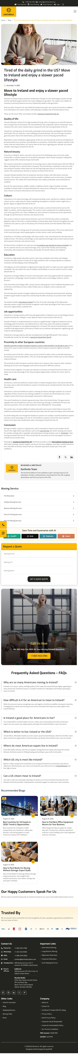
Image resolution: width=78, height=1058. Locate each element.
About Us (45, 1002)
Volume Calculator (9, 1002)
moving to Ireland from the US (48, 114)
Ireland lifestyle (61, 766)
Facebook (3, 992)
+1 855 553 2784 (30, 2)
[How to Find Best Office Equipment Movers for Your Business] (58, 817)
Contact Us (45, 1006)
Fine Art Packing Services (13, 514)
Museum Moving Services (13, 508)
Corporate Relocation (49, 959)
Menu (75, 11)
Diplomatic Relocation (49, 955)
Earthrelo (64, 433)
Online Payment (47, 4)
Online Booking (34, 4)
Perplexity (49, 536)
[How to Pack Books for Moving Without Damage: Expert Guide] (19, 863)
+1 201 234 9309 (20, 952)
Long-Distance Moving (49, 951)
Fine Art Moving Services (12, 521)
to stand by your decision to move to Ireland (52, 245)
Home (3, 20)
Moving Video (7, 1014)
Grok (31, 536)
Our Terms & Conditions (50, 1029)
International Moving (49, 948)
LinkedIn (14, 992)
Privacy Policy (47, 1014)
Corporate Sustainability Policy (52, 1025)
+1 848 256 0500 (20, 956)
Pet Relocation (9, 496)
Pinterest (24, 992)
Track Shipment (21, 4)
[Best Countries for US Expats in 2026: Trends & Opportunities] (19, 817)
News (5, 1018)
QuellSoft (49, 1049)
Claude (67, 536)
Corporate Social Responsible (52, 1022)
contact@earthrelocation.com (47, 2)
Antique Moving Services (12, 502)
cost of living (44, 431)
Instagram (8, 992)
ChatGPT (13, 536)
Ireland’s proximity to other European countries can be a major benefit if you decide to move (36, 346)
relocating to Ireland (25, 302)
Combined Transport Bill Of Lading (54, 1010)
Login (58, 4)
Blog (9, 20)
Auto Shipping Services (50, 963)
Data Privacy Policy (48, 1018)
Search (63, 4)
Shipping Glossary (9, 1010)
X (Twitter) (19, 992)
